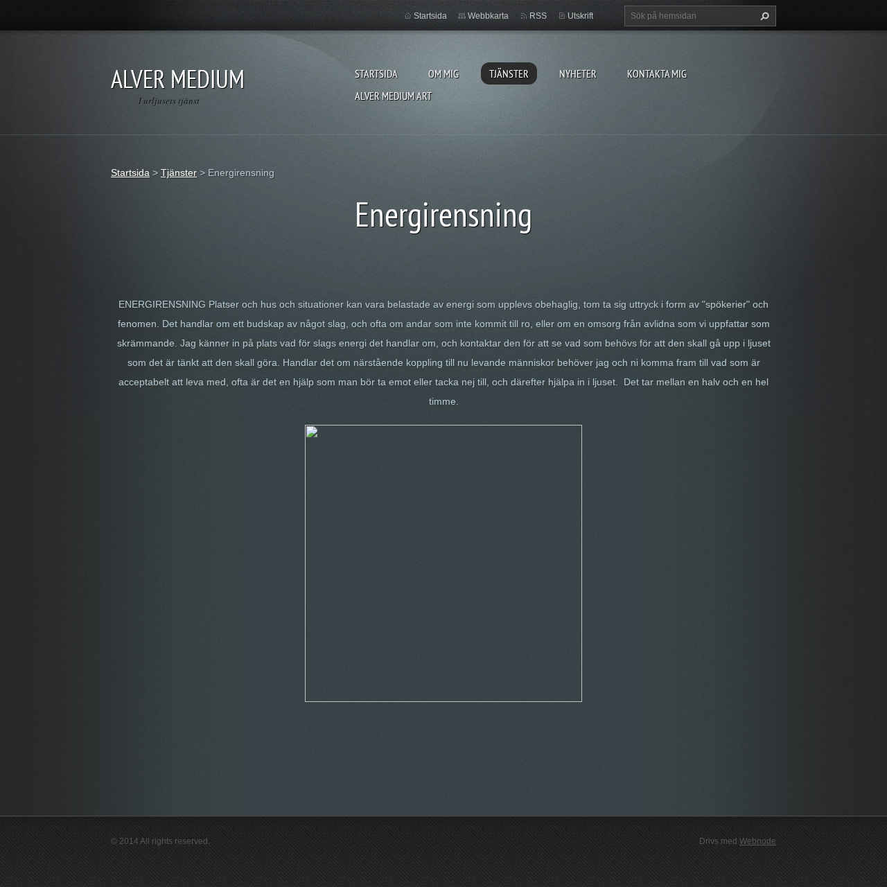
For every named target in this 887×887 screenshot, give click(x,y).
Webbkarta (488, 16)
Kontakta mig (657, 73)
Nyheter (578, 73)
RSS (538, 16)
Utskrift (580, 16)
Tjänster (509, 73)
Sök (763, 16)
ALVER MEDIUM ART (393, 96)
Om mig (443, 73)
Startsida (376, 73)
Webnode (757, 841)
